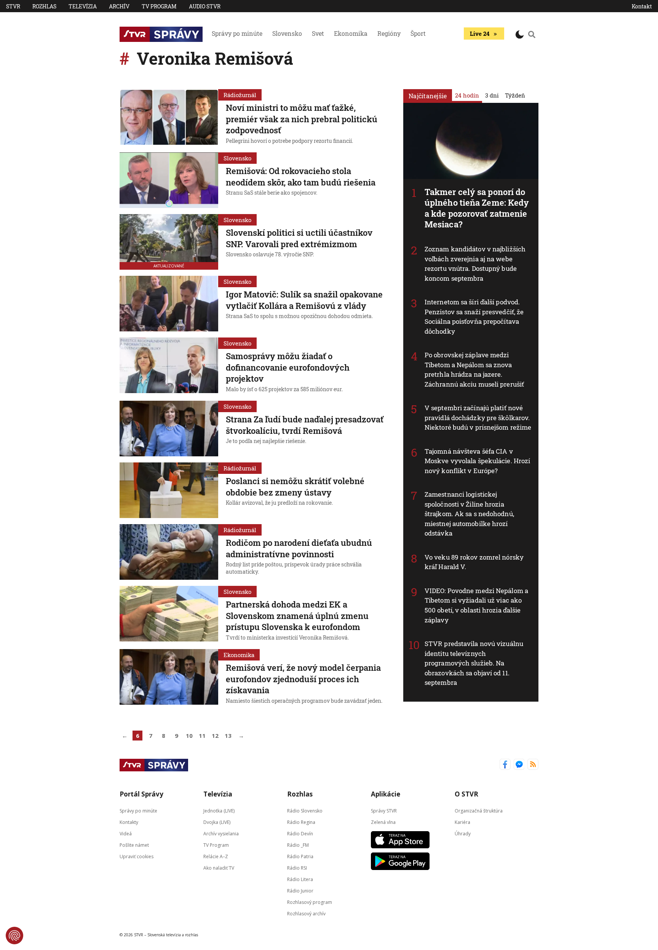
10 (189, 735)
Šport (418, 33)
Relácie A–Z (215, 856)
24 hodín (467, 95)
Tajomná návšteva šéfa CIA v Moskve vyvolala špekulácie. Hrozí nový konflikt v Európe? (477, 461)
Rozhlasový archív (306, 913)
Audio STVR (204, 6)
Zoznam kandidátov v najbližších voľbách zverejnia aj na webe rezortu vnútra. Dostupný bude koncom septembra (475, 264)
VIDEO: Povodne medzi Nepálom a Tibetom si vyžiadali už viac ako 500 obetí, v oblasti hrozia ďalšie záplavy (476, 605)
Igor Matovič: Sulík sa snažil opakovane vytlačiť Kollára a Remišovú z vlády (304, 300)
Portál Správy (141, 794)
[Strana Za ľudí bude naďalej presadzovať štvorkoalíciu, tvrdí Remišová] (169, 428)
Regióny (389, 33)
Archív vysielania (221, 833)
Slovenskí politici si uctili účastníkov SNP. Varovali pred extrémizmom (299, 238)
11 (202, 735)
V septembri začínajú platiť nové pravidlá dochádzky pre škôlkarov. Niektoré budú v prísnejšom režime (478, 417)
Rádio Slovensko (305, 811)
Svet (318, 33)
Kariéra (462, 822)
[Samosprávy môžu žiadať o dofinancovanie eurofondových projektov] (169, 366)
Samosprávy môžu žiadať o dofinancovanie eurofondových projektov (288, 367)
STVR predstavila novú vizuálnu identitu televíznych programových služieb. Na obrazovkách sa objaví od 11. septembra (474, 663)
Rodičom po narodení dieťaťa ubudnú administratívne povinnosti (299, 548)
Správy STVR (384, 811)
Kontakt (642, 6)
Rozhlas (44, 6)
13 (228, 735)
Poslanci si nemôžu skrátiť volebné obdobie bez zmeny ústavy (295, 486)
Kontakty (129, 822)
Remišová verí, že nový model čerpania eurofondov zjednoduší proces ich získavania (303, 679)
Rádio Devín (300, 833)
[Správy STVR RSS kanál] (532, 765)
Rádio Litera (300, 879)
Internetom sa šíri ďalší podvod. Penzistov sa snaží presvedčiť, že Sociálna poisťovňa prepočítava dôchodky (474, 316)
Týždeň (515, 95)
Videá (126, 833)
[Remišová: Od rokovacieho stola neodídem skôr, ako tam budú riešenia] (169, 180)
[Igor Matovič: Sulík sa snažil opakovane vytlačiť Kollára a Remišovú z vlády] (169, 303)
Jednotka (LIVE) (219, 811)
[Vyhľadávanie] (531, 34)
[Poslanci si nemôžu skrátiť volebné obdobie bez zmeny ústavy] (169, 490)
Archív (119, 6)
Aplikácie (385, 794)
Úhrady (463, 833)
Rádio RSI (297, 868)
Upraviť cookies (136, 856)
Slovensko (287, 33)
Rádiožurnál (240, 95)
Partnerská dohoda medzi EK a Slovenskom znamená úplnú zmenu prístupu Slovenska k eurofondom (297, 615)
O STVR (466, 794)
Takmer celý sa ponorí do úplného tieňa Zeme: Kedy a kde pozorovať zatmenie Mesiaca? (477, 208)
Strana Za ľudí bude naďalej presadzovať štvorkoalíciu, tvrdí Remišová (304, 425)
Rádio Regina (301, 822)
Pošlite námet (134, 845)
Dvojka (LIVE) (216, 822)
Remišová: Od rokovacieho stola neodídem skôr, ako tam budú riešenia (300, 176)
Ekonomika (350, 33)
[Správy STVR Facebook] (505, 765)
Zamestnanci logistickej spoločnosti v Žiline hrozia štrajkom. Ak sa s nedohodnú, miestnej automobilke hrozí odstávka (469, 513)
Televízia (83, 6)
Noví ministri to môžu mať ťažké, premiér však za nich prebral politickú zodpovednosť (301, 119)
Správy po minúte (237, 33)
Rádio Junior (300, 891)
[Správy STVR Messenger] (519, 765)
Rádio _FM (298, 845)
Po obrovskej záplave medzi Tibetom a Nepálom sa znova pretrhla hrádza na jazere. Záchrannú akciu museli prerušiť (474, 369)
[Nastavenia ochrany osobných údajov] (14, 935)
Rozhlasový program (309, 902)
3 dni (492, 95)
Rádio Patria (300, 856)
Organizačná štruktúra (479, 811)
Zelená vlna (383, 822)
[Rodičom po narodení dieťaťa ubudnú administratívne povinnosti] (169, 552)
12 (215, 735)
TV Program (159, 6)
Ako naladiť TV (218, 868)
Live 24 (479, 33)
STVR (13, 6)
